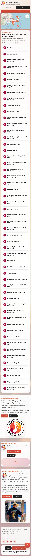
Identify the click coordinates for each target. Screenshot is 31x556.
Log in (22, 7)
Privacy (26, 529)
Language (8, 7)
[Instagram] (14, 541)
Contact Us (13, 416)
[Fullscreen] (27, 16)
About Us (4, 416)
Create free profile (15, 11)
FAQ (9, 529)
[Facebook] (11, 541)
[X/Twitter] (7, 541)
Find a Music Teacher (8, 533)
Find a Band (15, 531)
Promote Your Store (14, 451)
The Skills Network (8, 538)
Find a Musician (6, 531)
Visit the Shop (7, 496)
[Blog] (3, 541)
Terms (20, 529)
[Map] (27, 545)
